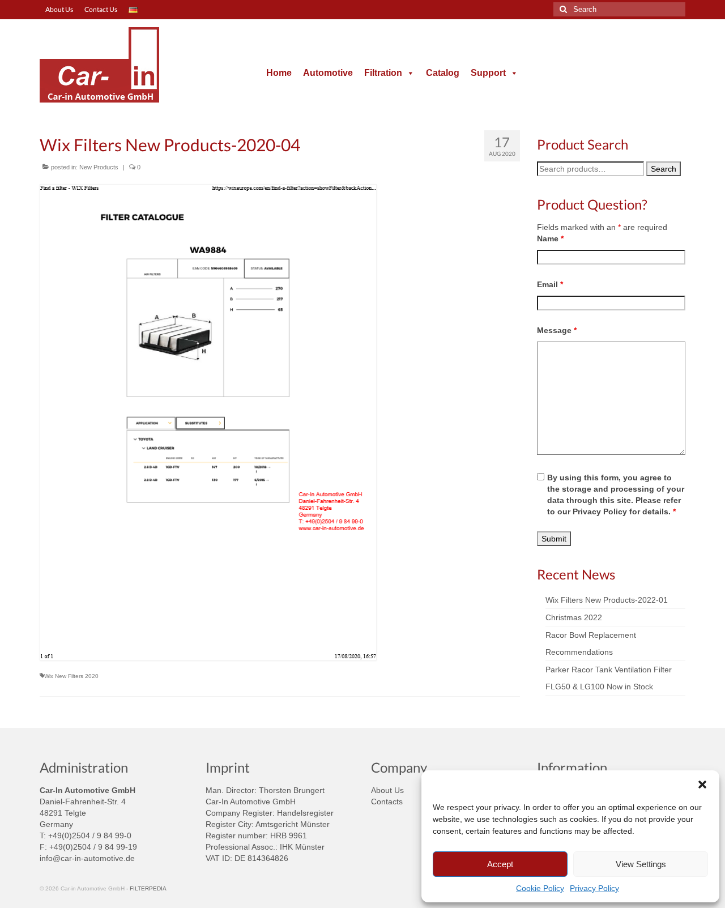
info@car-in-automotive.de (87, 858)
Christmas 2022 (573, 617)
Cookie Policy (540, 888)
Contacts (387, 801)
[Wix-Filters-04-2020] (280, 422)
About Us (387, 790)
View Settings (641, 864)
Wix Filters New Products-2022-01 (606, 599)
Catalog (442, 73)
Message (557, 330)
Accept (500, 864)
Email (550, 284)
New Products (98, 167)
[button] (702, 784)
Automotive (328, 73)
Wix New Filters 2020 (71, 676)
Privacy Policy (594, 888)
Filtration (383, 73)
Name (550, 238)
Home (279, 73)
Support (488, 73)
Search (663, 168)
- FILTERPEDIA (146, 888)
